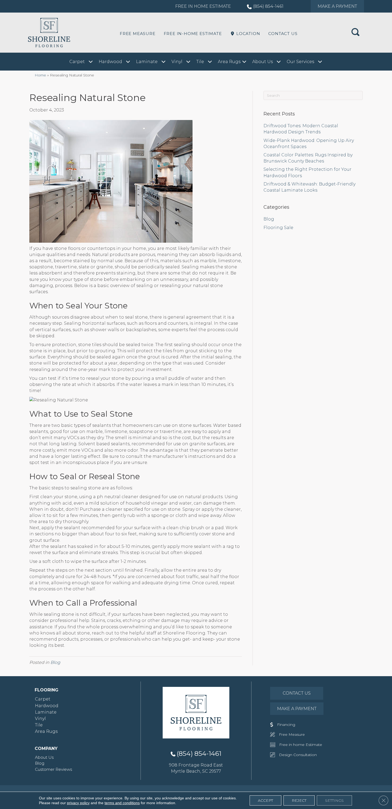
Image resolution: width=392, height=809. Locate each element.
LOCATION (247, 33)
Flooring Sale (278, 227)
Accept (265, 800)
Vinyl (40, 718)
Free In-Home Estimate (193, 33)
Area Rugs (46, 731)
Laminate (46, 712)
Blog (55, 662)
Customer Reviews (53, 769)
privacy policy (78, 803)
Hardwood (46, 705)
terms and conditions (122, 803)
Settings (334, 800)
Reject (299, 800)
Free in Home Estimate (203, 6)
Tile (39, 724)
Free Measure (137, 33)
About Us (44, 757)
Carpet (42, 699)
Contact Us (282, 33)
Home (40, 75)
